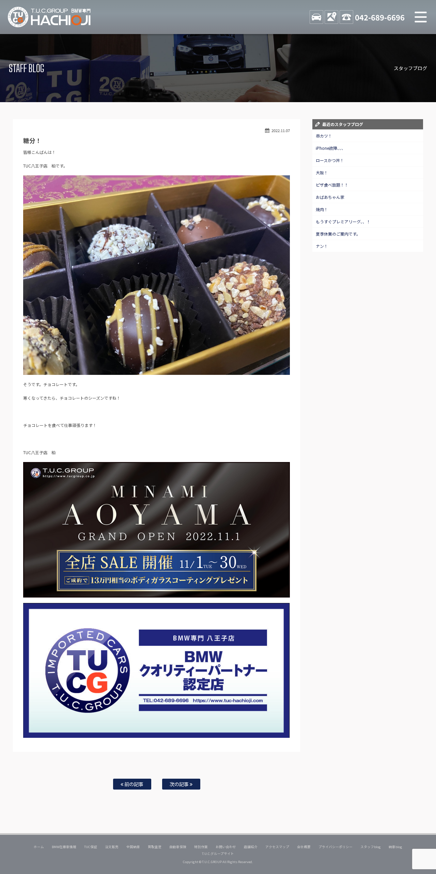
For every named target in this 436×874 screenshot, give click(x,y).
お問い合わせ (226, 846)
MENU (421, 17)
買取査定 (154, 846)
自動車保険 (177, 846)
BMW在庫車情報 (64, 846)
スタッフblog (370, 846)
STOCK (316, 17)
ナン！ (322, 246)
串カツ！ (324, 136)
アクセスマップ (277, 846)
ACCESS (331, 17)
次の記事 (180, 784)
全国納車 (133, 846)
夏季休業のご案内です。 (338, 234)
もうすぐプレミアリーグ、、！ (343, 221)
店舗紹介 (251, 846)
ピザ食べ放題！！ (332, 185)
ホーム (39, 846)
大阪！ (322, 172)
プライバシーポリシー (335, 846)
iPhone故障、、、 (330, 148)
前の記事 (133, 784)
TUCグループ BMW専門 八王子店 (49, 17)
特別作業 (201, 846)
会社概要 (304, 846)
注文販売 (112, 846)
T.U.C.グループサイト (218, 853)
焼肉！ (322, 209)
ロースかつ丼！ (330, 160)
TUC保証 (90, 846)
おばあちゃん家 (330, 197)
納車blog (395, 846)
